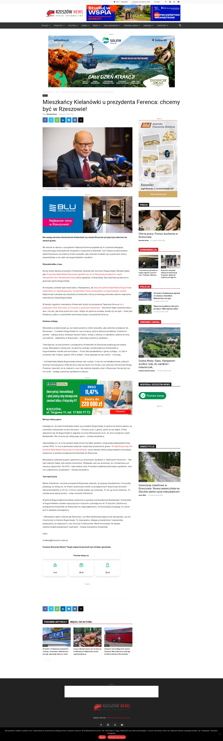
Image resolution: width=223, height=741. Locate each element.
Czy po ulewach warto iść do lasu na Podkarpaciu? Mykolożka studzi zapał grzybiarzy (87, 651)
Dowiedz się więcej (117, 737)
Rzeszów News (52, 114)
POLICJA (45, 25)
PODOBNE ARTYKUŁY (55, 622)
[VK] (74, 120)
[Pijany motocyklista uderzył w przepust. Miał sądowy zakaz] (145, 309)
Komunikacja (148, 249)
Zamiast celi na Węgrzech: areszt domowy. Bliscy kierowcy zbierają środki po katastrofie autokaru (117, 651)
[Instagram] (170, 1)
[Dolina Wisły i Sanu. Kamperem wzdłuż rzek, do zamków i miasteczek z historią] (159, 342)
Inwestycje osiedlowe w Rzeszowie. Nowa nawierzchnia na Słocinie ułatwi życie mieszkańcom (159, 488)
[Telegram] (68, 120)
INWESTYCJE (147, 446)
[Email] (80, 120)
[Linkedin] (63, 120)
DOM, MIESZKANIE (111, 25)
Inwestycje (142, 481)
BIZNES (84, 25)
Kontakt (157, 2)
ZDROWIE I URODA (150, 322)
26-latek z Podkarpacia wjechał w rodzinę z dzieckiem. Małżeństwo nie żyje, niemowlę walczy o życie (56, 651)
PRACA (144, 204)
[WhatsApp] (57, 120)
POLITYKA (72, 25)
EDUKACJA (147, 25)
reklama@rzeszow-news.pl (118, 717)
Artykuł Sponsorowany (147, 371)
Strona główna (48, 92)
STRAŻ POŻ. (58, 25)
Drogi (163, 267)
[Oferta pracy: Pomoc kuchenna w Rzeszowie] (159, 220)
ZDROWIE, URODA (131, 25)
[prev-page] (44, 659)
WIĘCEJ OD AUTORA (81, 622)
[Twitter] (174, 1)
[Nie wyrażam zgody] (219, 734)
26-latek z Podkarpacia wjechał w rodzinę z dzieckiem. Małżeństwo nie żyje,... (167, 295)
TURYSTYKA (161, 25)
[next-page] (48, 659)
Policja (145, 286)
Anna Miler (142, 495)
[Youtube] (178, 1)
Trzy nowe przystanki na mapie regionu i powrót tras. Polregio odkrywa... (148, 272)
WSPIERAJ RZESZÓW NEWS (155, 384)
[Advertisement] (87, 589)
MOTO (95, 25)
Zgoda (102, 737)
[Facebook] (166, 1)
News (57, 92)
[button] (180, 25)
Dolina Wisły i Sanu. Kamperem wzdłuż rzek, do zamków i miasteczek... (157, 364)
